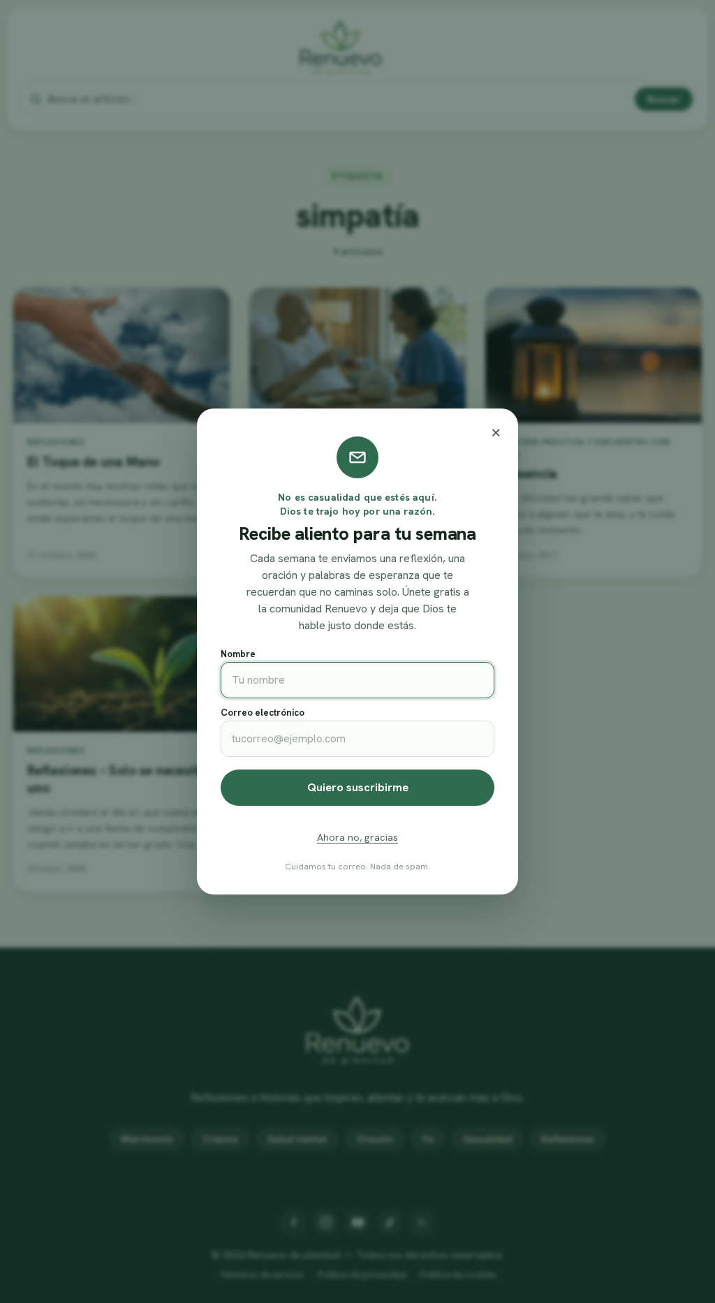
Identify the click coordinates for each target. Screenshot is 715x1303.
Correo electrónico (262, 712)
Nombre (238, 653)
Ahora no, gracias (357, 837)
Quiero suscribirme (357, 787)
